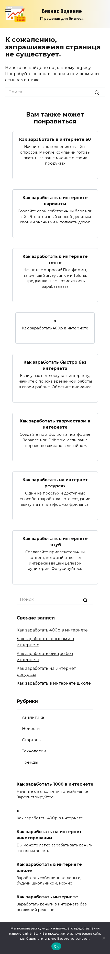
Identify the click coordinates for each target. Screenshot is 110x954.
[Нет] (103, 937)
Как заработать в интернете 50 (55, 139)
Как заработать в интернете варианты (55, 200)
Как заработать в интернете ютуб (55, 541)
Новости (31, 728)
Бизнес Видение (62, 11)
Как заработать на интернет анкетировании (49, 834)
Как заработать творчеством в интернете (55, 424)
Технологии (34, 751)
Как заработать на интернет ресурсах (55, 482)
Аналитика (33, 717)
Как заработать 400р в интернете (52, 630)
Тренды (30, 762)
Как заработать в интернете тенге (55, 259)
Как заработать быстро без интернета (55, 365)
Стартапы (31, 739)
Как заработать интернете (47, 896)
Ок (56, 946)
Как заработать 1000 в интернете (55, 784)
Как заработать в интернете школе (54, 683)
